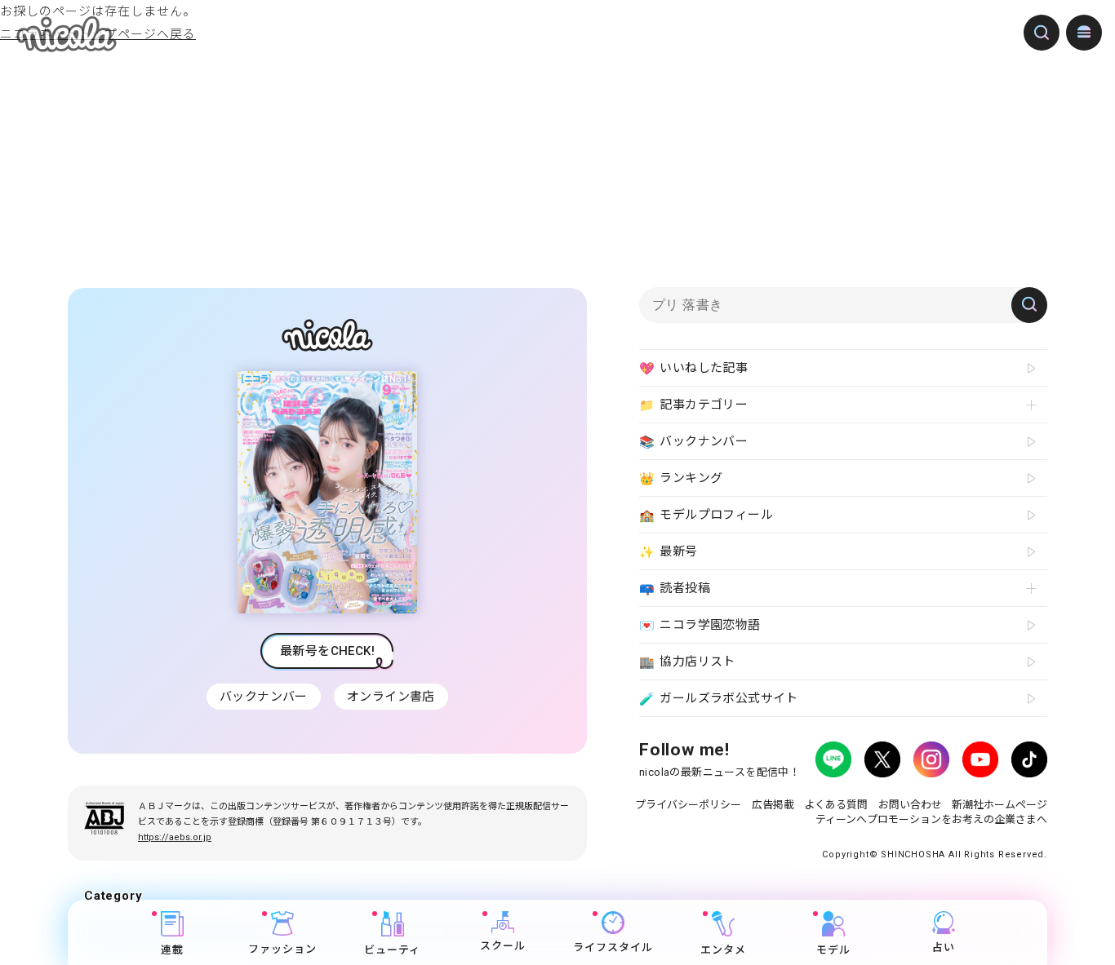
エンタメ (723, 950)
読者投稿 (674, 588)
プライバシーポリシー (688, 805)
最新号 (668, 552)
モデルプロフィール (706, 515)
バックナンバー (264, 696)
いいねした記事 (693, 368)
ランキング (680, 478)
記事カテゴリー (693, 405)
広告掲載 (773, 805)
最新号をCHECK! (327, 651)
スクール (503, 947)
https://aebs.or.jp (174, 837)
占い (943, 947)
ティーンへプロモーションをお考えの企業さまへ (931, 819)
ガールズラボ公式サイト (718, 698)
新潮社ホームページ (999, 805)
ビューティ (392, 950)
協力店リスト (687, 662)
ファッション (282, 949)
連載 (172, 950)
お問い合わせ (910, 805)
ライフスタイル (613, 947)
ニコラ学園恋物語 (700, 625)
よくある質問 (836, 805)
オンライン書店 (391, 696)
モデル (833, 950)
